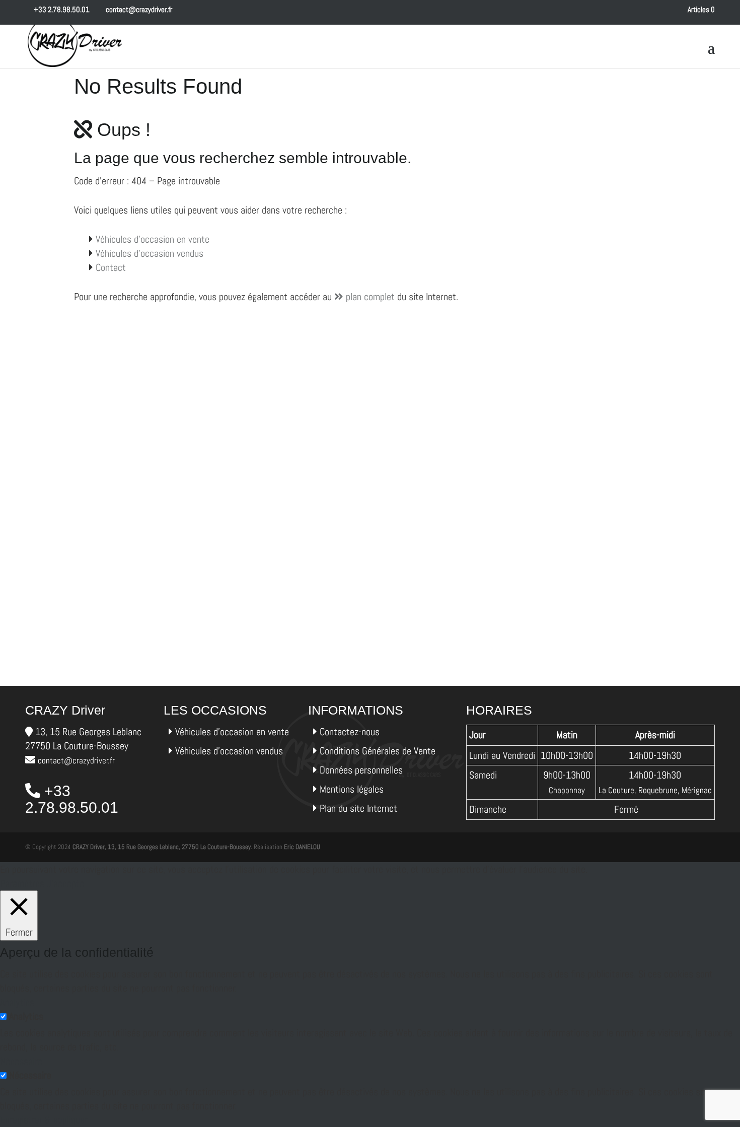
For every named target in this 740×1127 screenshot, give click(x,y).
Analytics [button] (17, 1002)
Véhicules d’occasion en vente (152, 239)
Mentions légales (352, 789)
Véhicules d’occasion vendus (149, 253)
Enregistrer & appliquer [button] (44, 1119)
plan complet (369, 296)
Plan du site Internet (358, 808)
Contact (111, 267)
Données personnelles (361, 770)
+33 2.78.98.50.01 (61, 9)
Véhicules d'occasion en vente (232, 731)
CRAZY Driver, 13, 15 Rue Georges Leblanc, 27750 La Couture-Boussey (161, 846)
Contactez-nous (350, 731)
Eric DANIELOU (302, 846)
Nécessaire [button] (21, 1061)
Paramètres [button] (22, 883)
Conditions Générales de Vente (377, 750)
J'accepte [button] (65, 883)
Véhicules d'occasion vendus (229, 750)
